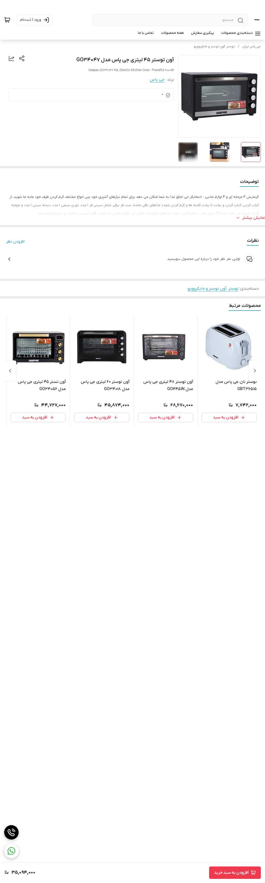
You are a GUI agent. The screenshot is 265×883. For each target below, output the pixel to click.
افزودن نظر (15, 241)
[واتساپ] (11, 851)
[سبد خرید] (7, 20)
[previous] (255, 370)
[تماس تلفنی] (11, 832)
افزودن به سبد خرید (231, 872)
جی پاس (157, 79)
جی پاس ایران (251, 46)
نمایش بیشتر (253, 217)
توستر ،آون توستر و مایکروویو (214, 46)
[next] (10, 370)
